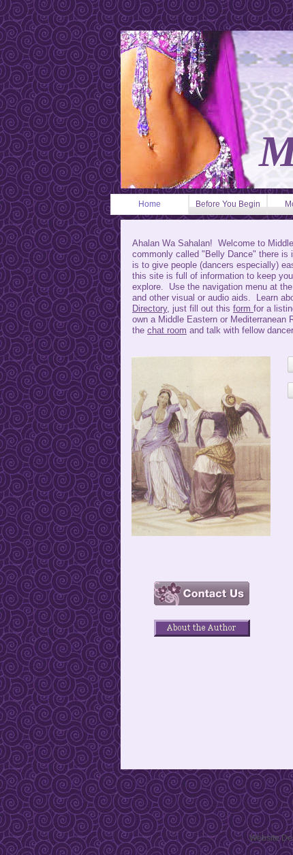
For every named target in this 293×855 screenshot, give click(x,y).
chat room (167, 330)
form (243, 308)
